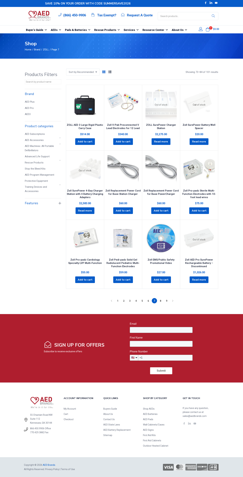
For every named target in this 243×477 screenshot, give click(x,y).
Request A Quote (140, 15)
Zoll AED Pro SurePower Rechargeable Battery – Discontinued (199, 263)
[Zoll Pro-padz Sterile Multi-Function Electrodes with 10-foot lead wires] (199, 170)
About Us (108, 414)
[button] (208, 29)
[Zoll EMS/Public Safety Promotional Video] (161, 239)
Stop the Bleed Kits (35, 168)
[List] (109, 72)
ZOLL (46, 49)
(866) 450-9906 (74, 15)
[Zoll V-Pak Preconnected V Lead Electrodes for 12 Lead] (123, 104)
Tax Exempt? (106, 15)
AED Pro (29, 108)
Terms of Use (68, 469)
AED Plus (30, 101)
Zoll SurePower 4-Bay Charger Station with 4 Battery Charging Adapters (85, 194)
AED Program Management (39, 174)
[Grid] (103, 72)
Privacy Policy (52, 469)
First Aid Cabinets (152, 440)
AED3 (28, 114)
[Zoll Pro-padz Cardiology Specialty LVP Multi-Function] (85, 239)
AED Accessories (34, 140)
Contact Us (109, 419)
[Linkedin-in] (210, 2)
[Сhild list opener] (60, 139)
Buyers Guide (110, 408)
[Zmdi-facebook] (205, 2)
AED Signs (148, 430)
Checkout (69, 419)
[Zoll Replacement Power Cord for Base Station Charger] (123, 170)
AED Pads (148, 419)
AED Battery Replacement (117, 430)
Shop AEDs (149, 408)
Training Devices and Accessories (36, 189)
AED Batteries (150, 414)
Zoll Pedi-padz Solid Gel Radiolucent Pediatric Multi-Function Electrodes (123, 263)
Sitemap (107, 435)
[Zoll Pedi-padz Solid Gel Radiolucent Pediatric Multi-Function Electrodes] (123, 239)
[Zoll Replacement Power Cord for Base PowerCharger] (161, 170)
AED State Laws (111, 424)
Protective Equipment (36, 180)
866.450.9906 (37, 428)
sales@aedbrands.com (195, 416)
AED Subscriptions (35, 134)
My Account (70, 408)
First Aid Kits (149, 435)
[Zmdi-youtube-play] (216, 2)
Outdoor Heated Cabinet (155, 445)
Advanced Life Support (37, 156)
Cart (66, 414)
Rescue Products (34, 162)
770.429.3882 (37, 432)
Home (28, 49)
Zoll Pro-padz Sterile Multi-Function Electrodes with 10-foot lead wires (199, 194)
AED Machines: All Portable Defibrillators (39, 148)
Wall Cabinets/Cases (153, 424)
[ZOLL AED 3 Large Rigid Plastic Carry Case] (85, 104)
